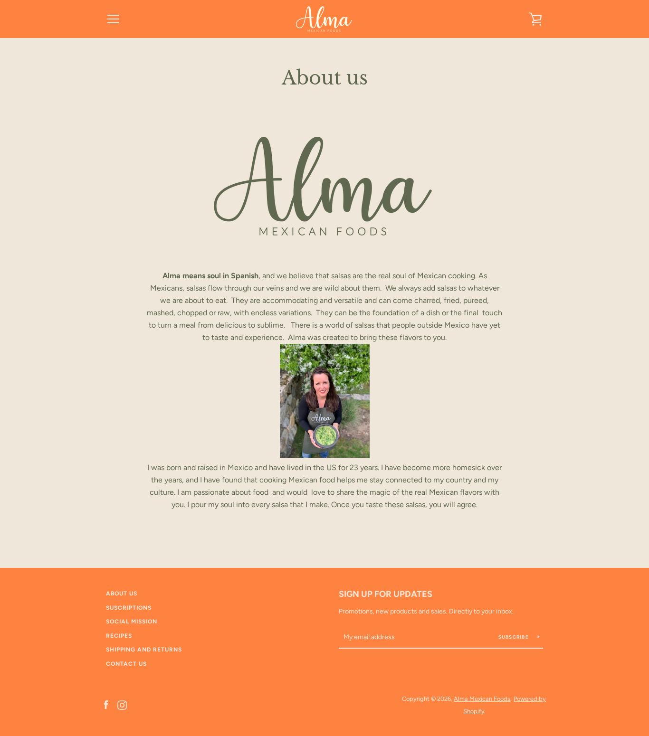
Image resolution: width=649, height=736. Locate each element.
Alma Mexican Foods (482, 698)
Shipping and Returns (144, 649)
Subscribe (514, 637)
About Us (121, 593)
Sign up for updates (385, 594)
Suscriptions (129, 607)
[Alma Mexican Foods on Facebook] (106, 704)
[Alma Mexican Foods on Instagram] (122, 704)
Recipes (119, 635)
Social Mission (131, 621)
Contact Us (126, 664)
